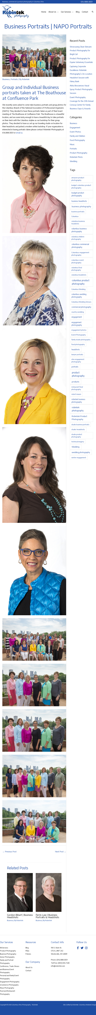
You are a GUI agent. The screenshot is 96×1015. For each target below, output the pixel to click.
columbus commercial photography (80, 245)
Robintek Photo (76, 157)
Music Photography (7, 988)
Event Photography (78, 335)
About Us (29, 967)
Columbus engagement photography (80, 253)
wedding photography (81, 452)
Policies (28, 954)
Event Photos (75, 132)
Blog (27, 948)
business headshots (79, 201)
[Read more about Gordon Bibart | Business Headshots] (20, 892)
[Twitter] (82, 947)
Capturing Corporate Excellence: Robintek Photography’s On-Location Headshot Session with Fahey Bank (81, 74)
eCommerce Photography (9, 985)
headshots (76, 349)
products (75, 381)
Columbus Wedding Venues (81, 302)
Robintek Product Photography (79, 417)
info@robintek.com (58, 966)
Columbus (74, 216)
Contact (28, 971)
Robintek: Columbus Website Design (84, 1005)
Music (72, 144)
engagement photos (78, 330)
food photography (78, 344)
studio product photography (76, 435)
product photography (78, 374)
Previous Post (10, 851)
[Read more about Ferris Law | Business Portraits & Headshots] (48, 892)
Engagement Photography (9, 982)
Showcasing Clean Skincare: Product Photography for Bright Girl (81, 50)
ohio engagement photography (77, 360)
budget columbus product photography (81, 186)
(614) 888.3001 (62, 960)
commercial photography (81, 307)
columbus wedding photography (79, 295)
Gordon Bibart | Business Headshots (20, 916)
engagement (77, 317)
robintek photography (78, 409)
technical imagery (77, 442)
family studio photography (80, 340)
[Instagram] (86, 947)
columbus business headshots (78, 222)
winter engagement (78, 458)
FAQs (27, 951)
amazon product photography (77, 179)
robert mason (76, 394)
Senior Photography (7, 957)
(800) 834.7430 (64, 963)
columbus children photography (77, 238)
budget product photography (78, 194)
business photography (81, 206)
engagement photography (77, 323)
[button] (57, 12)
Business (6, 79)
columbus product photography (80, 282)
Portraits (14, 79)
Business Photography (8, 954)
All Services (4, 948)
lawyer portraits (77, 354)
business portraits (77, 212)
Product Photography (78, 153)
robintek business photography (78, 400)
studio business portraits (80, 425)
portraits (75, 367)
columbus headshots (78, 275)
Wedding (73, 161)
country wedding (77, 312)
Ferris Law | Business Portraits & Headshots (47, 916)
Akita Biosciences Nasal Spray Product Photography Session (81, 89)
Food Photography (77, 140)
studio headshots (78, 429)
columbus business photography (79, 230)
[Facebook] (77, 947)
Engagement (75, 127)
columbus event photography (77, 261)
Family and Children (77, 136)
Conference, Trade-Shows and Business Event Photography (9, 969)
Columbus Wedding (78, 289)
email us (19, 133)
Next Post (60, 851)
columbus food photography (76, 269)
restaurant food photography (77, 388)
